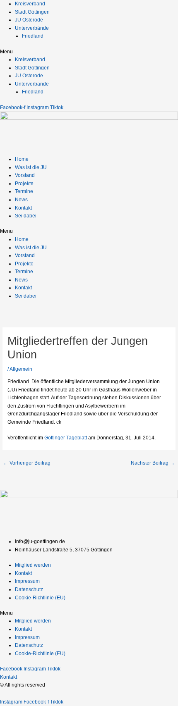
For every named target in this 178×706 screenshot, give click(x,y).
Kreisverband (30, 4)
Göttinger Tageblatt (65, 438)
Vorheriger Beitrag (27, 463)
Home (22, 159)
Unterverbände (32, 28)
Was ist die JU (31, 167)
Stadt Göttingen (32, 12)
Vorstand (25, 175)
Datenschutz (29, 589)
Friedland (32, 36)
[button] (89, 52)
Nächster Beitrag (153, 463)
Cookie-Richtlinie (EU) (40, 598)
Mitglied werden (33, 565)
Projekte (24, 183)
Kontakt (23, 208)
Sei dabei (25, 216)
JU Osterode (29, 20)
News (21, 200)
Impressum (27, 581)
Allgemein (21, 369)
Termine (24, 191)
